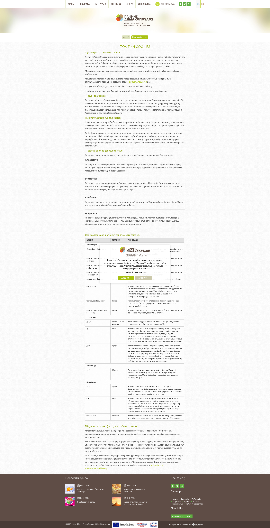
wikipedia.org (157, 465)
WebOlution (198, 524)
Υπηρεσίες (177, 501)
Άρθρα (187, 501)
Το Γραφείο (196, 499)
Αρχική (126, 37)
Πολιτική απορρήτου (194, 504)
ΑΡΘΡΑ (130, 4)
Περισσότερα (131, 272)
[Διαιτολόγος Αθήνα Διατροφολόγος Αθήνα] (135, 20)
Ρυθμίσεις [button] (142, 272)
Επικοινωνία (178, 504)
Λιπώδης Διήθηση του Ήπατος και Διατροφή (90, 490)
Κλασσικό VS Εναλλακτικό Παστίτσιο (134, 490)
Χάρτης (196, 501)
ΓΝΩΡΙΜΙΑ (85, 4)
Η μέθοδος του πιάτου (86, 502)
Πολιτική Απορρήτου (137, 82)
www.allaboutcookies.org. (96, 468)
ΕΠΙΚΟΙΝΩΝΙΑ (144, 4)
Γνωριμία (185, 499)
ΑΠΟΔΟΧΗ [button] (125, 278)
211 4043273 (168, 4)
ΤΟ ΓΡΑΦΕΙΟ (100, 4)
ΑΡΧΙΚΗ (71, 4)
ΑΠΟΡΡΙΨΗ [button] (143, 278)
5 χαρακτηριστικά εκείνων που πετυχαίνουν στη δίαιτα (136, 503)
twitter (184, 4)
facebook (180, 4)
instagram (189, 4)
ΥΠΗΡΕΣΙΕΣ (116, 4)
